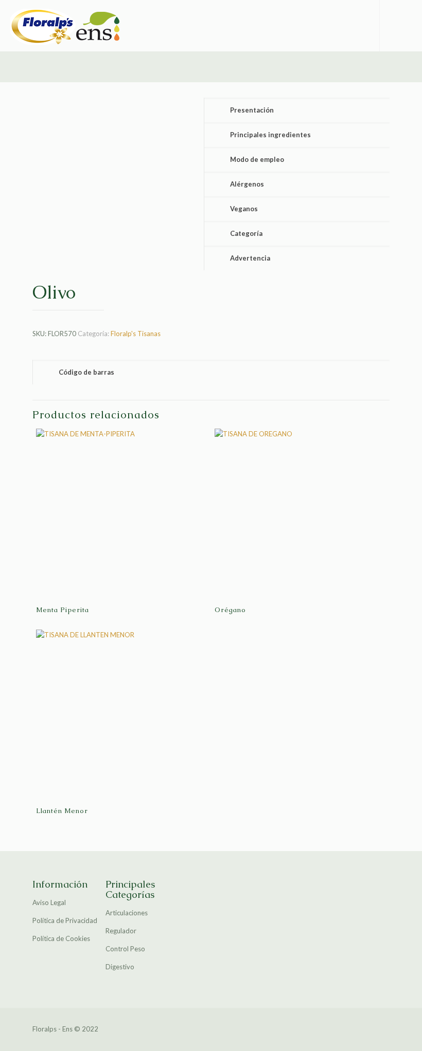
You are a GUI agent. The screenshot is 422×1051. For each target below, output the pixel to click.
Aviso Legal (49, 902)
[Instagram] (352, 1028)
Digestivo (120, 967)
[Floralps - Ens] (69, 25)
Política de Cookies (61, 938)
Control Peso (125, 949)
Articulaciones (127, 913)
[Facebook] (338, 1028)
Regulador (121, 931)
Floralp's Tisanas (136, 333)
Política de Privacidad (64, 920)
